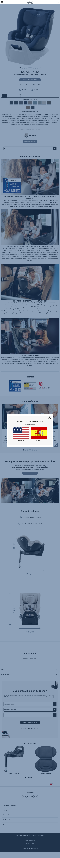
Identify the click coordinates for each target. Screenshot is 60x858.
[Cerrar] (49, 417)
